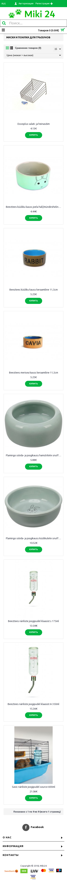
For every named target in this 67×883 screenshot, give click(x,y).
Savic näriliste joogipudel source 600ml (33, 786)
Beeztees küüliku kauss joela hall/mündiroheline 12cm (34, 206)
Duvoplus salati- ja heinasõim (34, 123)
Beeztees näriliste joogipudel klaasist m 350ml (33, 704)
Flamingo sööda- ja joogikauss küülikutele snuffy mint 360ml (34, 538)
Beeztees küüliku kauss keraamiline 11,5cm (33, 289)
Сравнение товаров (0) (28, 48)
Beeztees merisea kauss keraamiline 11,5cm (33, 372)
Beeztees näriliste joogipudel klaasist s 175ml (33, 621)
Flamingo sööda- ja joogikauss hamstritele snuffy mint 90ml (34, 455)
